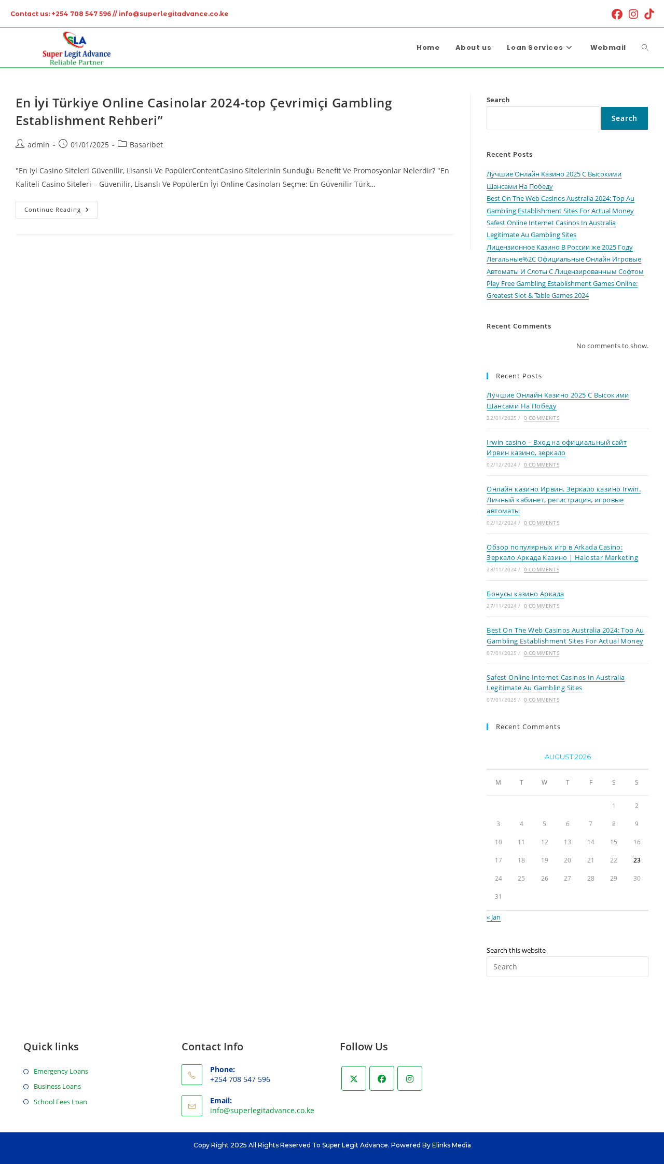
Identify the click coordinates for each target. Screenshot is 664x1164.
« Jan (494, 917)
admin (38, 144)
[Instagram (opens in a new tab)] (633, 14)
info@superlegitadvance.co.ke (262, 1110)
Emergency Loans (61, 1071)
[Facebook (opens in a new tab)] (617, 14)
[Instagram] (409, 1078)
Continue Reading (61, 211)
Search (498, 99)
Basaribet (146, 144)
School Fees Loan (60, 1101)
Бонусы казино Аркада (525, 593)
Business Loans (57, 1086)
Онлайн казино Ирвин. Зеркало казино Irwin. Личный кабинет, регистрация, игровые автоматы (564, 499)
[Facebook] (381, 1078)
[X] (353, 1078)
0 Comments (541, 417)
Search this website (516, 950)
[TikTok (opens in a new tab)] (647, 14)
